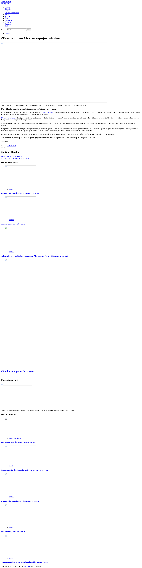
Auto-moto (8, 20)
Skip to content (6, 2)
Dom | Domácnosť (15, 438)
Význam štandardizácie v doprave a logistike (20, 193)
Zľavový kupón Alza (47, 112)
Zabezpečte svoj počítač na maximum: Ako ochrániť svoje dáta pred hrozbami (34, 256)
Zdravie (7, 16)
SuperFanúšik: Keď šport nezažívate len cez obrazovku (24, 470)
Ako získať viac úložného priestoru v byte (18, 442)
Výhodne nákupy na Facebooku (17, 371)
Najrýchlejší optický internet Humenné (15, 158)
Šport (7, 18)
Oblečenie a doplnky (12, 13)
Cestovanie (8, 22)
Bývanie (7, 9)
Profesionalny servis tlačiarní (13, 224)
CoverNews (27, 566)
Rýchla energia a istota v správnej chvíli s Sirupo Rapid (24, 562)
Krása (7, 15)
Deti (6, 11)
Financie (8, 24)
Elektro (7, 7)
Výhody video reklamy (11, 156)
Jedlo (6, 26)
